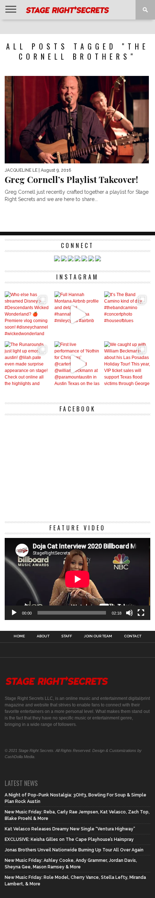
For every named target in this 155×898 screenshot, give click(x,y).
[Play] (14, 612)
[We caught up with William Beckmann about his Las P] (127, 364)
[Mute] (129, 612)
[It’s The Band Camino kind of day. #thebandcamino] (127, 314)
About (43, 636)
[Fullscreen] (141, 612)
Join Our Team (98, 636)
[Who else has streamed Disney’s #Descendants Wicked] (28, 314)
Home (19, 636)
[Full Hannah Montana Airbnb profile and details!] (77, 314)
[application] (77, 579)
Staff (66, 636)
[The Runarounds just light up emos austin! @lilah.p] (28, 364)
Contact (132, 636)
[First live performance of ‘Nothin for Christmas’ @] (77, 364)
